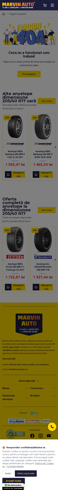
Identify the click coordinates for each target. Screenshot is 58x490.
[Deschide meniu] (52, 5)
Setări (8, 473)
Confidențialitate (15, 466)
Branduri (35, 395)
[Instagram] (40, 435)
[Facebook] (32, 435)
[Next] (55, 147)
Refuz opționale (25, 473)
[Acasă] (3, 14)
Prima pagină (29, 74)
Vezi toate (46, 101)
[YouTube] (49, 435)
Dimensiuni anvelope (8, 397)
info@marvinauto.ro (18, 369)
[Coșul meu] (45, 5)
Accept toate (13, 480)
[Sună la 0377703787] (52, 427)
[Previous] (3, 147)
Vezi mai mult (8, 358)
